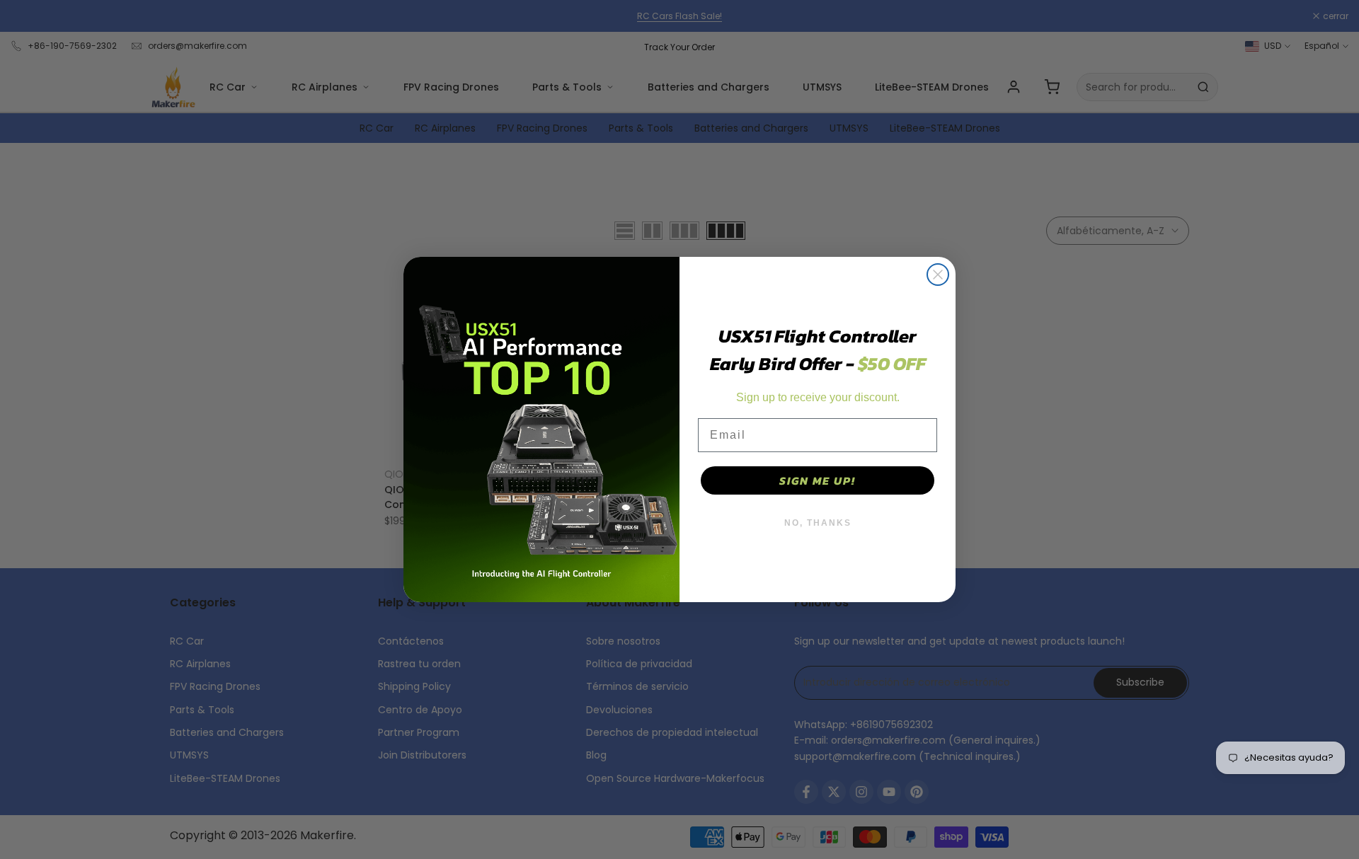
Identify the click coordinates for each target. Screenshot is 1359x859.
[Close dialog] (937, 274)
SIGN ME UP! (817, 480)
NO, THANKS (817, 523)
